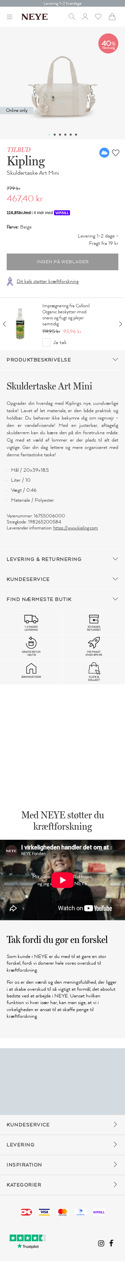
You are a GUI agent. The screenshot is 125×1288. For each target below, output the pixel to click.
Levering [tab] (21, 1145)
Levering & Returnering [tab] (44, 559)
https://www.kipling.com (75, 528)
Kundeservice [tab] (28, 579)
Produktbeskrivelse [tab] (39, 360)
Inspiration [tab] (24, 1165)
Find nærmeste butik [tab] (39, 599)
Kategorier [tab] (24, 1185)
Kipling (26, 160)
